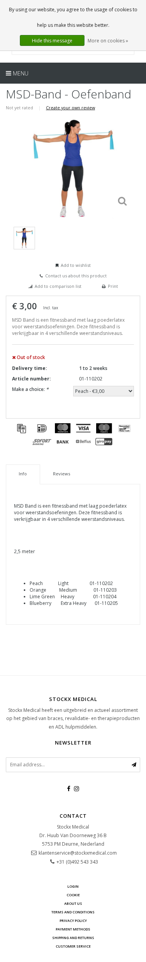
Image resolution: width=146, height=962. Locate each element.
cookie (73, 894)
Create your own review (70, 107)
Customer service (73, 946)
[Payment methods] (21, 428)
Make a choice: (30, 389)
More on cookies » (108, 40)
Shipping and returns (73, 937)
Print (113, 286)
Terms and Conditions (73, 912)
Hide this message (52, 40)
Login (73, 886)
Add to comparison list (58, 286)
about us (73, 903)
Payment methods (73, 929)
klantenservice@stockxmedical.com (78, 853)
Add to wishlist (76, 265)
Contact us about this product (76, 276)
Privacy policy (73, 920)
